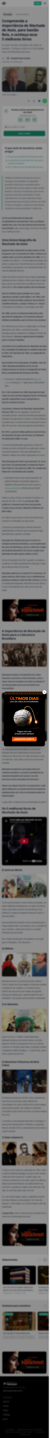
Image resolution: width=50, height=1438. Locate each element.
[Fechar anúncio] (44, 692)
